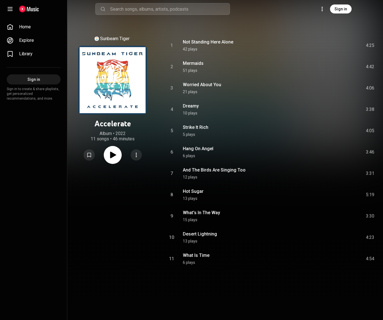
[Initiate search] (102, 8)
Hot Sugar (193, 191)
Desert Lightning (200, 234)
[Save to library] (89, 155)
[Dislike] (338, 45)
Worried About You (202, 84)
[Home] (29, 9)
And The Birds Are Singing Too (214, 170)
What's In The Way (201, 212)
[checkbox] (370, 45)
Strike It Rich (195, 127)
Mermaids (193, 63)
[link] (33, 27)
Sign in (340, 9)
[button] (89, 155)
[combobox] (170, 9)
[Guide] (10, 9)
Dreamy (191, 106)
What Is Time (196, 255)
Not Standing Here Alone (208, 42)
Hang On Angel (198, 148)
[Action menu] (136, 155)
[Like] (328, 45)
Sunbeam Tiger (115, 38)
